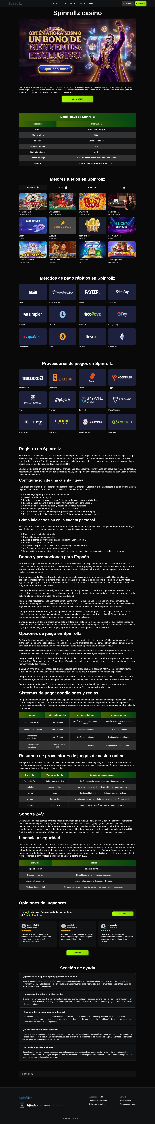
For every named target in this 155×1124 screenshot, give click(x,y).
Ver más (77, 952)
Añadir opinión (122, 914)
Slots (120, 187)
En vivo (61, 187)
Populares (31, 187)
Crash (90, 187)
